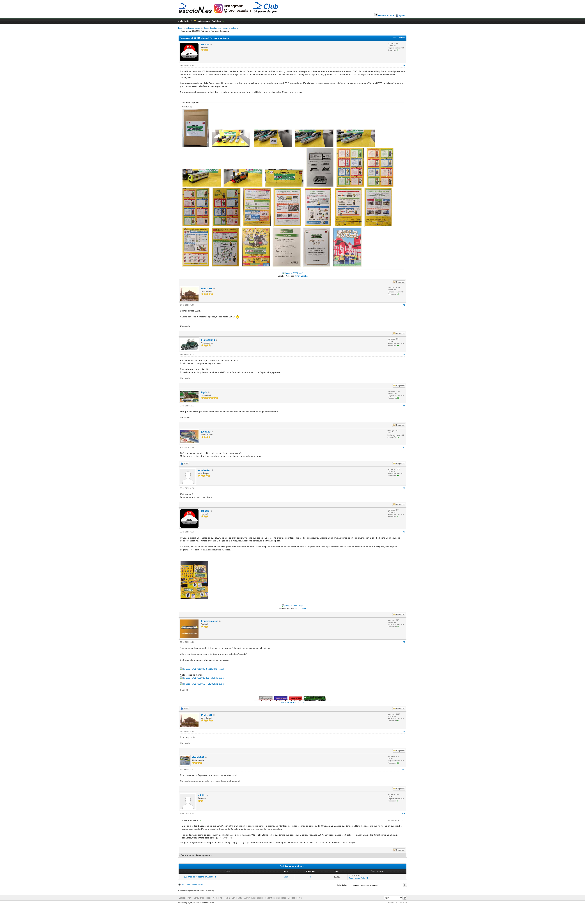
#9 (404, 731)
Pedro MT (206, 288)
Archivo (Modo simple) (253, 898)
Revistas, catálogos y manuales (222, 28)
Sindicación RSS (295, 898)
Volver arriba (237, 898)
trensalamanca (209, 621)
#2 (404, 305)
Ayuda (402, 15)
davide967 (198, 757)
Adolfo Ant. (204, 470)
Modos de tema (399, 38)
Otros (206, 28)
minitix (202, 795)
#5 (404, 447)
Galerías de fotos (386, 15)
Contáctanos (199, 898)
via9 (286, 877)
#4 (404, 406)
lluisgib (205, 44)
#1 (404, 65)
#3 (404, 354)
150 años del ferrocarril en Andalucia (200, 877)
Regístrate (216, 21)
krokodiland (208, 340)
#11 (403, 813)
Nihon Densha (301, 276)
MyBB (190, 903)
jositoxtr (206, 431)
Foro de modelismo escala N (190, 28)
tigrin (204, 392)
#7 (404, 532)
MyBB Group (208, 903)
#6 (404, 488)
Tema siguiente (203, 855)
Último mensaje (354, 878)
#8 (404, 642)
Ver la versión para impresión (192, 884)
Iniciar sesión (203, 21)
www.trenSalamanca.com (292, 702)
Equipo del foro (185, 898)
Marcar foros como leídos (275, 898)
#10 (403, 769)
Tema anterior (187, 855)
